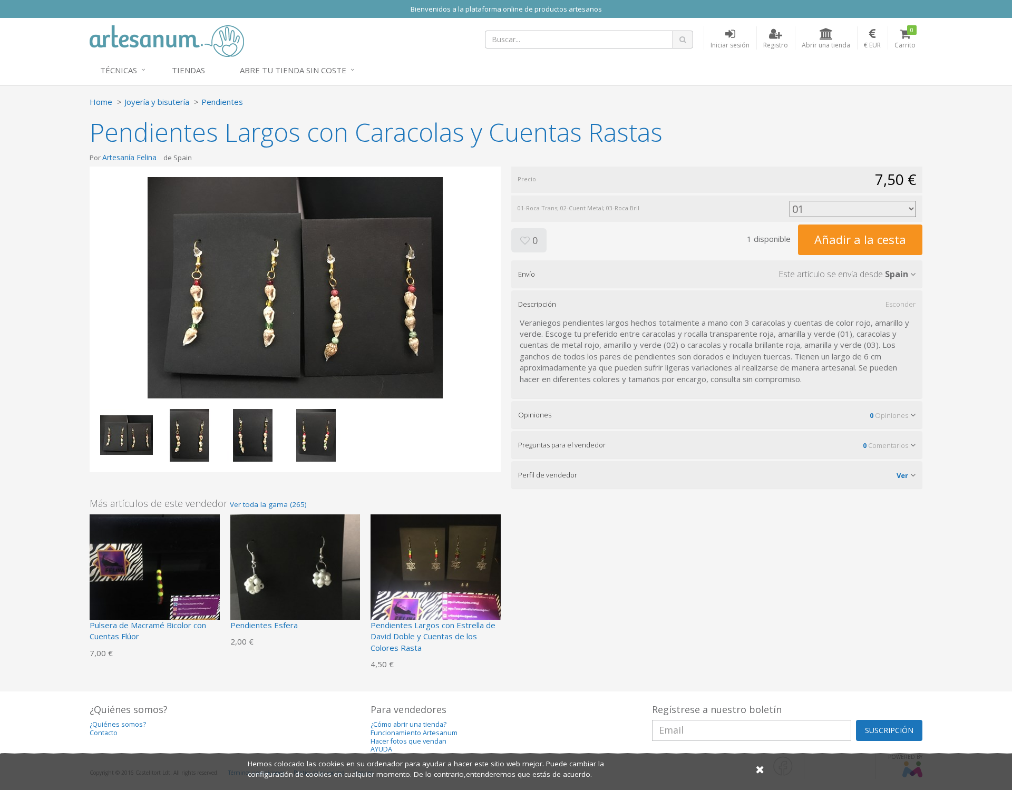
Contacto (104, 732)
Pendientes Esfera (264, 625)
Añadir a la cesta (860, 239)
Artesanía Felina (129, 157)
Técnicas (118, 70)
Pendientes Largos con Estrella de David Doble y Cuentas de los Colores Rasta (433, 636)
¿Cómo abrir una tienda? (408, 724)
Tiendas (188, 70)
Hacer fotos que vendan (408, 741)
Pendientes (222, 101)
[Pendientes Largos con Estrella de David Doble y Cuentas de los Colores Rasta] (436, 578)
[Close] (760, 769)
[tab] (717, 274)
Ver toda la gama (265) (268, 504)
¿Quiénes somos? (118, 724)
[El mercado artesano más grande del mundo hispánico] (167, 40)
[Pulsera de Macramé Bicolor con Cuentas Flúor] (155, 578)
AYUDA (381, 749)
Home (101, 101)
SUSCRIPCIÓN (889, 730)
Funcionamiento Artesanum (414, 732)
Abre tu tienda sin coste (293, 70)
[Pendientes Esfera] (295, 578)
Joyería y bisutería (156, 101)
